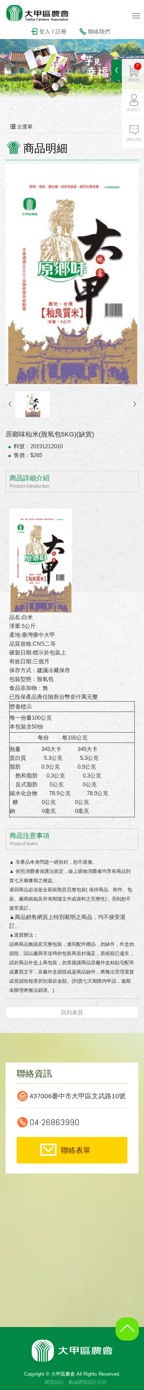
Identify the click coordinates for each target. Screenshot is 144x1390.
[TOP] (129, 1335)
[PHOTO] (72, 274)
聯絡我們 (99, 31)
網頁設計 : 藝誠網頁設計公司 (76, 1382)
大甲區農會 (42, 13)
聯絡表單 (75, 1150)
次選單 (24, 127)
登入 (44, 31)
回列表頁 (72, 1012)
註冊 (60, 31)
